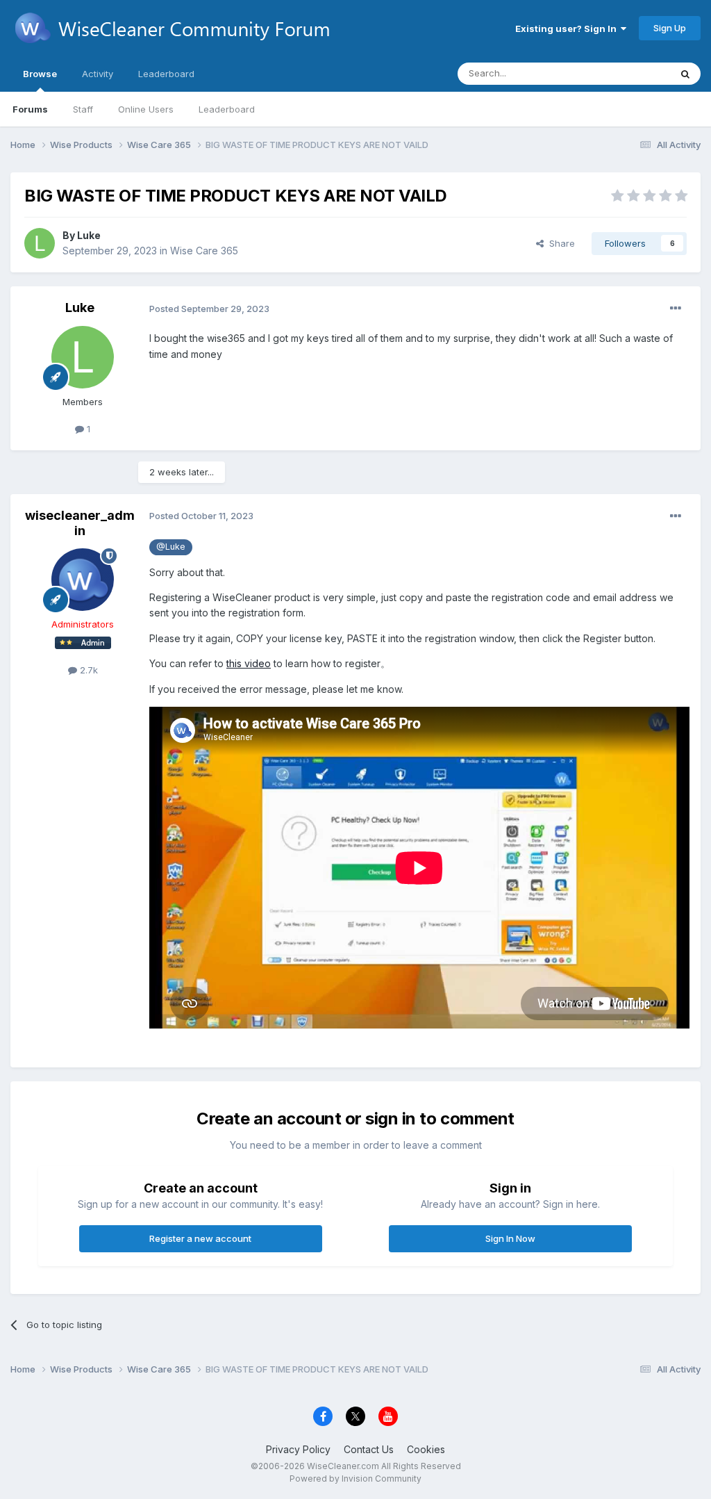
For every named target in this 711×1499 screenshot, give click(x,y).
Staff (83, 109)
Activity (97, 73)
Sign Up (669, 27)
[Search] (685, 74)
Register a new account (200, 1238)
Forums (30, 109)
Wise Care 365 (204, 250)
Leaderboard (227, 109)
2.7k (87, 669)
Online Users (146, 109)
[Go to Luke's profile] (39, 243)
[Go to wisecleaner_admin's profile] (82, 579)
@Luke (170, 546)
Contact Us (369, 1449)
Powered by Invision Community (355, 1478)
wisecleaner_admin (80, 523)
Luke (89, 235)
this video (248, 663)
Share (559, 243)
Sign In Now (510, 1238)
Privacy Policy (298, 1449)
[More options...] (675, 308)
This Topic (629, 73)
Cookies (426, 1449)
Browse (40, 73)
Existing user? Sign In (568, 28)
